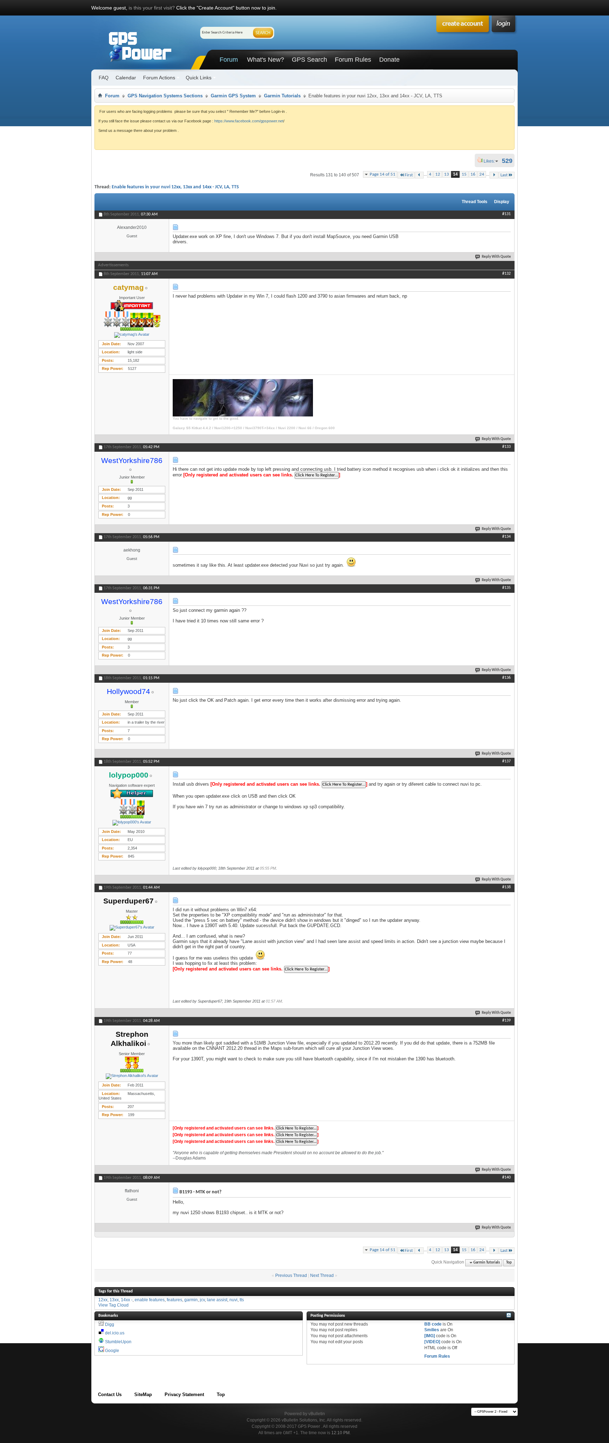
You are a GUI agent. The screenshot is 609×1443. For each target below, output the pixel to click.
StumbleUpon (118, 1341)
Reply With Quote (496, 257)
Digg (109, 1324)
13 (446, 174)
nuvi (233, 1299)
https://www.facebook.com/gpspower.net (248, 121)
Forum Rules (353, 59)
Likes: (491, 161)
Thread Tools (474, 201)
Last (504, 175)
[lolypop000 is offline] (131, 823)
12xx (102, 1299)
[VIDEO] (432, 1341)
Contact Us (110, 1394)
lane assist (217, 1299)
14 (455, 174)
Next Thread (322, 1275)
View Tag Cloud (113, 1305)
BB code (433, 1324)
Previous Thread (291, 1275)
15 (464, 174)
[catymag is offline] (131, 335)
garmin (191, 1299)
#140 (506, 1177)
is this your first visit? (152, 8)
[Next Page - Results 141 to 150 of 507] (494, 175)
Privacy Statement (184, 1394)
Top (509, 1263)
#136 (506, 678)
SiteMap (143, 1394)
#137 (506, 761)
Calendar (126, 77)
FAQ (104, 77)
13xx (114, 1299)
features (174, 1299)
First (409, 175)
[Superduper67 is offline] (131, 928)
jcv (202, 1299)
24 (481, 174)
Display (501, 201)
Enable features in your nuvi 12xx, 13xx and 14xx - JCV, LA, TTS (175, 187)
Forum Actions (159, 77)
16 (472, 174)
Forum (229, 59)
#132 (506, 274)
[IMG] (429, 1335)
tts (242, 1299)
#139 (506, 1020)
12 (437, 174)
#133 (506, 447)
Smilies (431, 1329)
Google (112, 1350)
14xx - (127, 1299)
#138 (506, 887)
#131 (506, 214)
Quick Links (198, 77)
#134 (506, 537)
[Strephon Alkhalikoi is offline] (131, 1076)
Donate (389, 59)
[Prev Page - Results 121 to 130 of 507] (419, 175)
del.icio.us (114, 1333)
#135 (506, 588)
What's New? (265, 59)
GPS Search (309, 59)
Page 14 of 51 (382, 174)
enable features (150, 1299)
